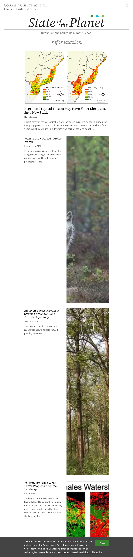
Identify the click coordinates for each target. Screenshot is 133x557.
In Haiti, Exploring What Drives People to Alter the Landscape (40, 486)
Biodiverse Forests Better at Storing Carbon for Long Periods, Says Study (41, 314)
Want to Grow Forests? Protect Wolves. (43, 140)
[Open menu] (127, 5)
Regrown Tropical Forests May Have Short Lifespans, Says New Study (65, 110)
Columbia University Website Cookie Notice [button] (81, 552)
